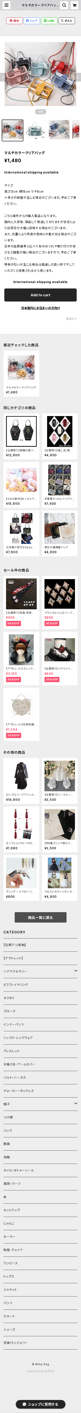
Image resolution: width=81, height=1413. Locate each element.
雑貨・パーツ (12, 1183)
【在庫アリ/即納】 (14, 945)
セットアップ (11, 1210)
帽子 (6, 1104)
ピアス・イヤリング (15, 984)
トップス (8, 1276)
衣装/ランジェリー (15, 1343)
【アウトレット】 (13, 958)
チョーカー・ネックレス (18, 1091)
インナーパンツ (13, 1024)
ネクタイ (9, 998)
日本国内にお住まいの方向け (40, 308)
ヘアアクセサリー (15, 971)
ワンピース (10, 1263)
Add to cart (40, 295)
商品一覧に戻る (40, 917)
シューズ (9, 1329)
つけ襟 (8, 1117)
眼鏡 (6, 1144)
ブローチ (9, 1011)
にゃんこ (9, 1223)
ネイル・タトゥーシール (18, 1170)
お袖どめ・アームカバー (19, 1064)
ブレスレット (11, 1051)
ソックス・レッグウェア (18, 1038)
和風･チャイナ (13, 1250)
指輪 (6, 1157)
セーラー (9, 1236)
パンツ (7, 1303)
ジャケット (10, 1289)
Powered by (36, 1371)
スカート (9, 1316)
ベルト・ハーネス (14, 1077)
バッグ (7, 1130)
